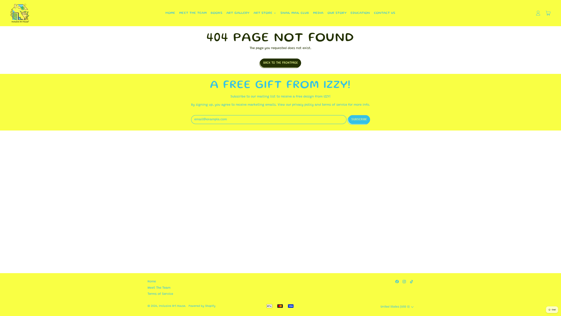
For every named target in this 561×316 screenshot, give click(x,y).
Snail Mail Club (294, 13)
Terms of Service (160, 294)
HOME (170, 13)
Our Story (337, 13)
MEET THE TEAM (193, 13)
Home (152, 281)
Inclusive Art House (172, 306)
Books (217, 13)
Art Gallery (238, 13)
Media (318, 13)
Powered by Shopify (202, 306)
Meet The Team (159, 288)
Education (360, 13)
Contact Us (384, 13)
